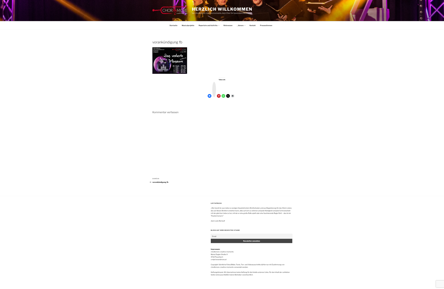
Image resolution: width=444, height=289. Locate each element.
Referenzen (228, 25)
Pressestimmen (266, 25)
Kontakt (253, 25)
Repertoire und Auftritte (208, 25)
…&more (240, 25)
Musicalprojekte (188, 25)
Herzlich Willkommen (222, 9)
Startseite (173, 25)
